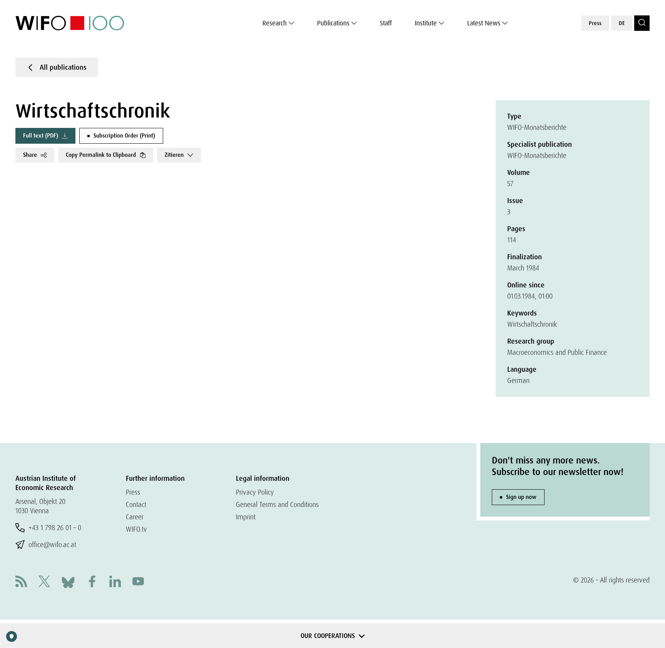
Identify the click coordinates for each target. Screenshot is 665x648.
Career (135, 516)
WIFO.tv (136, 529)
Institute (426, 23)
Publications (333, 23)
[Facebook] (92, 582)
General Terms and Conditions (277, 504)
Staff (386, 23)
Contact (136, 504)
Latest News (483, 23)
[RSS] (21, 582)
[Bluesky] (68, 581)
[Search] (642, 23)
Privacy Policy (255, 492)
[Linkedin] (115, 582)
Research (274, 23)
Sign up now (521, 497)
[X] (44, 582)
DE (622, 23)
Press (595, 23)
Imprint (246, 516)
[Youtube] (138, 582)
